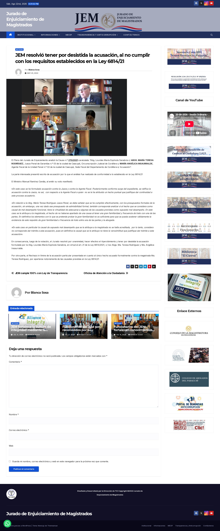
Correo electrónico (19, 430)
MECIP (69, 35)
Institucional (25, 35)
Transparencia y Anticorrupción (97, 35)
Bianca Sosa (34, 70)
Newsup (41, 526)
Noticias (19, 49)
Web (11, 445)
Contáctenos (131, 35)
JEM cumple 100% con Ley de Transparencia (41, 273)
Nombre (14, 414)
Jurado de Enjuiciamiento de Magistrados (25, 19)
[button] (212, 35)
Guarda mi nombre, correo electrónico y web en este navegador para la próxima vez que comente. (60, 461)
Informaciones (50, 35)
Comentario (15, 362)
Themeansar (52, 526)
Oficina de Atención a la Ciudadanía (104, 273)
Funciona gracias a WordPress (18, 526)
